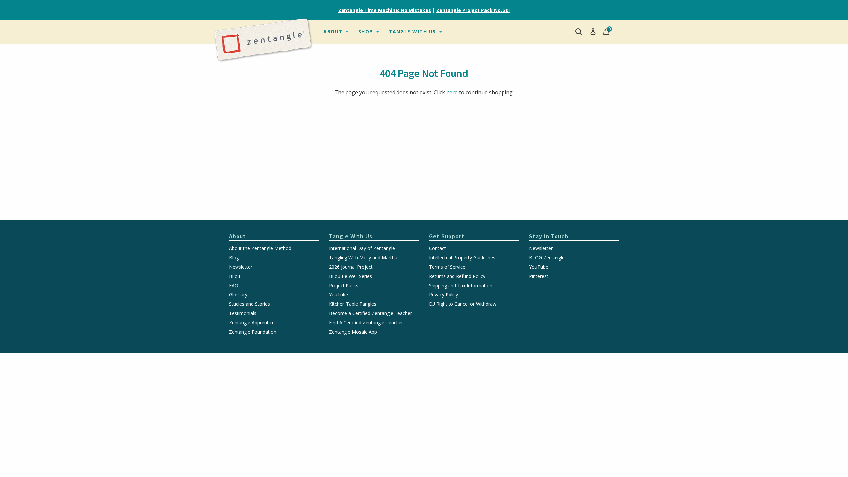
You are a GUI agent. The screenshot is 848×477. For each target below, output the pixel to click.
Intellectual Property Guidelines (462, 258)
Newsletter (240, 267)
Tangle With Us (412, 31)
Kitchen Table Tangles (352, 304)
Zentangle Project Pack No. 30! (473, 10)
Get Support (446, 236)
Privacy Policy (443, 295)
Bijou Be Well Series (350, 276)
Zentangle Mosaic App (353, 332)
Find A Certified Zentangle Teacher (366, 323)
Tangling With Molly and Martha (363, 258)
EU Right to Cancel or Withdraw (462, 304)
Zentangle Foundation (252, 332)
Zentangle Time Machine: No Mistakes (384, 10)
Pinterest (538, 276)
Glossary (238, 295)
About (333, 31)
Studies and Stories (249, 304)
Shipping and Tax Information (460, 286)
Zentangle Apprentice (252, 323)
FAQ (233, 286)
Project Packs (343, 286)
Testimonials (242, 313)
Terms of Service (447, 267)
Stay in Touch (548, 236)
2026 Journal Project (351, 267)
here (452, 92)
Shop (365, 31)
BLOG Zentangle (547, 258)
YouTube (338, 295)
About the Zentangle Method (260, 248)
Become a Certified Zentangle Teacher (370, 313)
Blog (234, 258)
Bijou (234, 276)
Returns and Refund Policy (457, 276)
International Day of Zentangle (362, 248)
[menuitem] (335, 32)
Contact (437, 248)
